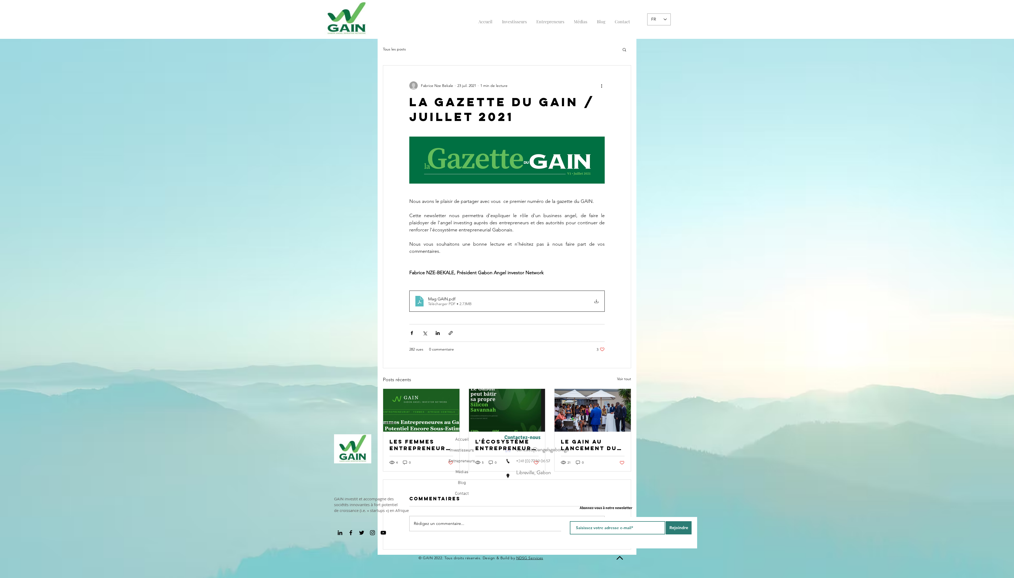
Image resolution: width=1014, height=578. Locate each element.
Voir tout (624, 378)
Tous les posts (394, 49)
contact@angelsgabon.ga (542, 449)
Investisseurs (462, 450)
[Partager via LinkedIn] (437, 332)
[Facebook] (351, 532)
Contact (462, 493)
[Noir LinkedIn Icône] (340, 532)
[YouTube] (383, 532)
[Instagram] (372, 532)
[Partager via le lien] (450, 332)
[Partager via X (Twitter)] (424, 332)
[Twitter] (361, 532)
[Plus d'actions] (601, 85)
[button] (624, 49)
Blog (462, 483)
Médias (462, 472)
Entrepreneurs (462, 461)
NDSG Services (529, 558)
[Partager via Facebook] (411, 332)
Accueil (462, 439)
